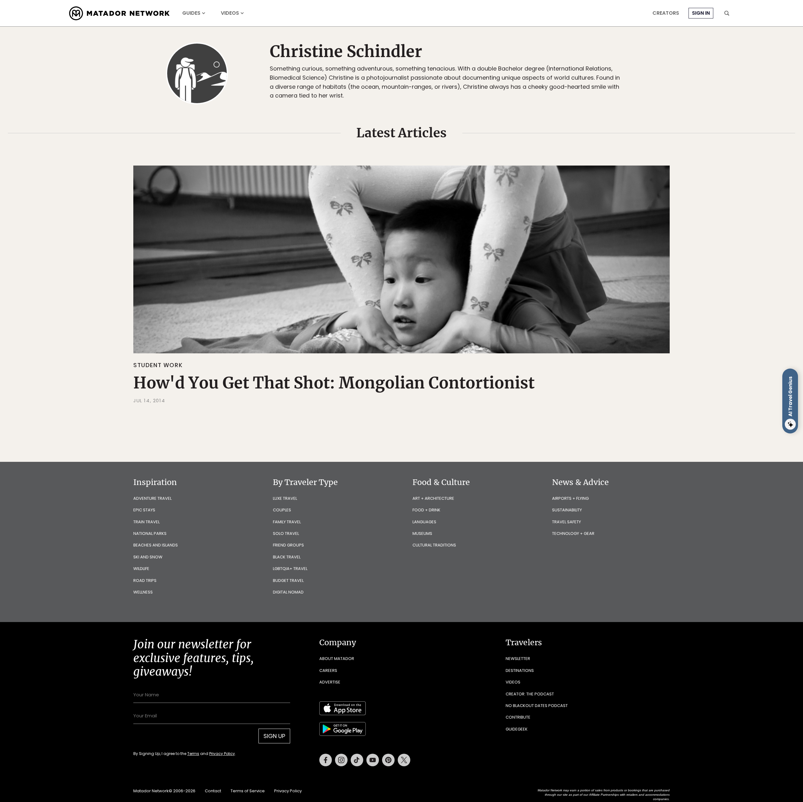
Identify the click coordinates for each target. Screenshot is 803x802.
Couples (282, 510)
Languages (424, 522)
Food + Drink (426, 510)
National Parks (150, 533)
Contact (213, 791)
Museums (422, 533)
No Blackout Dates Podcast (537, 706)
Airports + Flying (570, 498)
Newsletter (518, 659)
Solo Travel (286, 533)
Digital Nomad (288, 592)
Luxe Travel (285, 498)
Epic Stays (144, 510)
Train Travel (146, 522)
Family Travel (287, 522)
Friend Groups (288, 545)
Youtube (372, 760)
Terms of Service (248, 791)
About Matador (336, 659)
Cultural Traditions (434, 545)
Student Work (158, 365)
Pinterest (388, 760)
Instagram (341, 760)
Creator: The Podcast (530, 694)
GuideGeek (517, 729)
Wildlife (141, 569)
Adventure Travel (152, 498)
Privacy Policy (222, 753)
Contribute (518, 717)
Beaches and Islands (155, 545)
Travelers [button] (524, 642)
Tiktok (357, 760)
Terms (193, 753)
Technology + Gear (573, 533)
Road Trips (145, 580)
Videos (230, 13)
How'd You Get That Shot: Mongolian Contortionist (333, 383)
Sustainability (567, 510)
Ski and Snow (147, 557)
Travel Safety (566, 522)
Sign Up (274, 736)
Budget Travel (288, 580)
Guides (191, 13)
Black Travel (286, 557)
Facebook (325, 760)
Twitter (404, 760)
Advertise (329, 682)
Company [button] (337, 642)
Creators (665, 13)
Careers (328, 670)
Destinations (520, 670)
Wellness (143, 592)
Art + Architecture (433, 498)
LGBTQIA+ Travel (290, 569)
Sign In (701, 13)
